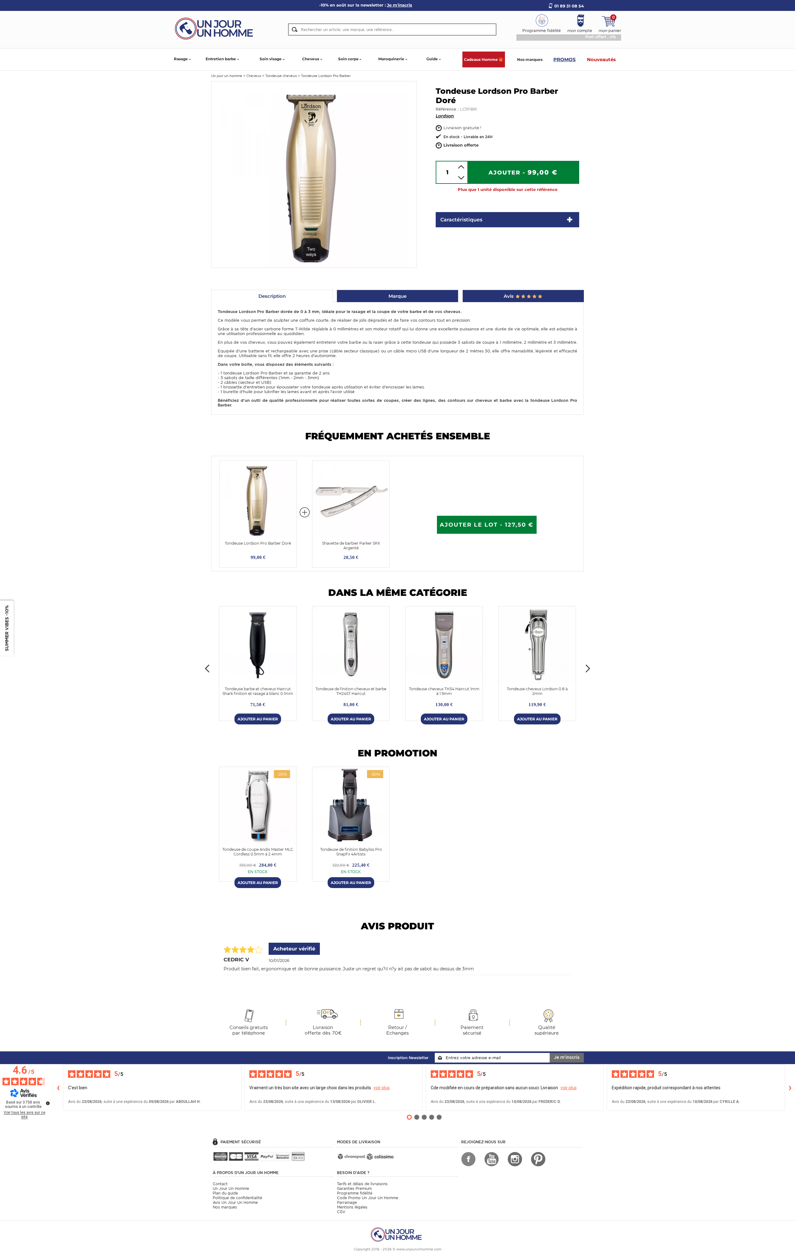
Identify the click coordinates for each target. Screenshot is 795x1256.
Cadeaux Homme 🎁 (483, 59)
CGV (341, 1211)
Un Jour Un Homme (231, 1188)
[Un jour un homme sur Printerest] (538, 1159)
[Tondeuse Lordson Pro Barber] (314, 174)
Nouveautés (601, 59)
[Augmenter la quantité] (461, 167)
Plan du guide (225, 1193)
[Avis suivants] (790, 1087)
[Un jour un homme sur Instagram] (515, 1159)
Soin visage (271, 59)
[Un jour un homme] (397, 1234)
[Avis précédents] (58, 1087)
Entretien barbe (221, 59)
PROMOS (564, 59)
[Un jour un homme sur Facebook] (468, 1159)
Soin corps (348, 59)
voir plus (382, 1087)
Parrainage (347, 1202)
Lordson (445, 116)
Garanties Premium (354, 1188)
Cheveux (310, 59)
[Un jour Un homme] (216, 28)
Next (588, 668)
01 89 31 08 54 (569, 5)
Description (272, 296)
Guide (432, 59)
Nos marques (530, 59)
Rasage (181, 59)
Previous (207, 668)
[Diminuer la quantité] (461, 177)
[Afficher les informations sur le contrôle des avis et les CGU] (47, 1103)
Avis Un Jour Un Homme (235, 1202)
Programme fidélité (354, 1193)
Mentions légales (352, 1207)
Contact (220, 1183)
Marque (397, 296)
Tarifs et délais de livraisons (362, 1183)
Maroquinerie (391, 59)
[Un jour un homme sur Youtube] (491, 1159)
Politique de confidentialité (237, 1197)
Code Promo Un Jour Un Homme (367, 1197)
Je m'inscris (566, 1057)
